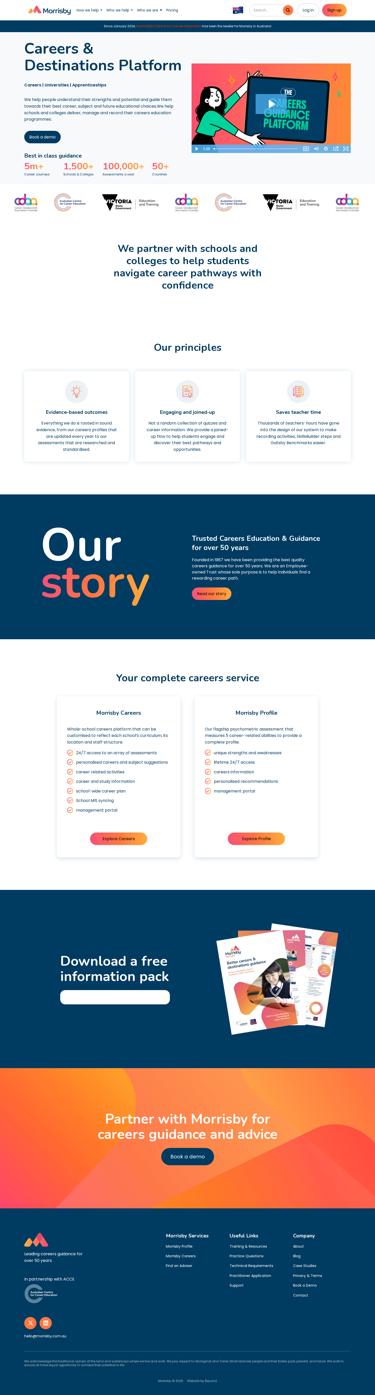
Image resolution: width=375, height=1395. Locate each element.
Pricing (172, 10)
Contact (300, 1295)
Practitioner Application (250, 1275)
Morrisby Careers (181, 1256)
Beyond (211, 1381)
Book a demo (42, 137)
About (298, 1246)
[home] (49, 10)
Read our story (211, 594)
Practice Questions (247, 1256)
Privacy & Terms (307, 1275)
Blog (297, 1256)
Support (237, 1285)
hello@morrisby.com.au (45, 1336)
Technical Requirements (251, 1265)
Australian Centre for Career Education (168, 26)
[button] (89, 10)
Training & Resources (248, 1246)
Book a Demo (305, 1285)
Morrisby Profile (179, 1246)
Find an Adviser (179, 1265)
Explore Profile (256, 839)
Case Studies (304, 1265)
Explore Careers (119, 839)
